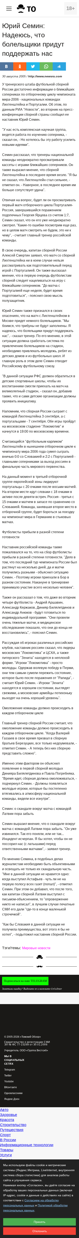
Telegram (9, 1069)
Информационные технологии (26, 1145)
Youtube (9, 1081)
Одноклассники (13, 1093)
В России (8, 1140)
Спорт (5, 1135)
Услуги (6, 1155)
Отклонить (39, 1231)
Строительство (13, 1125)
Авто (4, 1110)
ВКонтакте (10, 1087)
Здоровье (8, 1115)
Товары (6, 1150)
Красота (7, 1120)
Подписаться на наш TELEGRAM (25, 981)
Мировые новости (36, 948)
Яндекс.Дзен (11, 1099)
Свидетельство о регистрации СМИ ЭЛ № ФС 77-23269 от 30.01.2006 (27, 1043)
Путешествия (11, 1130)
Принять (39, 1222)
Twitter (8, 1075)
